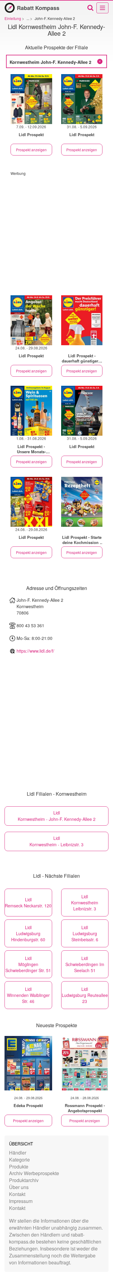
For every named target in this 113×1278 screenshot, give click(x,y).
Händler (17, 1152)
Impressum (21, 1201)
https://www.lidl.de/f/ (35, 651)
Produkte (18, 1166)
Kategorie (19, 1159)
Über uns (19, 1187)
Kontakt (17, 1194)
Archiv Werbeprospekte (34, 1173)
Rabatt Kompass (38, 8)
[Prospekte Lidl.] (82, 320)
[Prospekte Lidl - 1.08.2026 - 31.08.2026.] (31, 411)
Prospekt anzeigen (31, 149)
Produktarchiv (24, 1180)
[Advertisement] (56, 232)
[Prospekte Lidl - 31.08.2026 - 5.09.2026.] (82, 99)
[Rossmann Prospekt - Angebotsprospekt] (85, 1063)
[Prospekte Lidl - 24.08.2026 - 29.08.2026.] (31, 320)
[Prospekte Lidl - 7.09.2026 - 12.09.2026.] (31, 99)
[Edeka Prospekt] (28, 1063)
